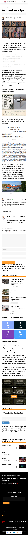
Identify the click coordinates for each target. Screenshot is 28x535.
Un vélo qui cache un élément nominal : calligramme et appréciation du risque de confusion (17, 282)
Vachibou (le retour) (6, 465)
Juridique (13, 286)
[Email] (17, 532)
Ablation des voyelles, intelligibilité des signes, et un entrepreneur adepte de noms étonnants (17, 308)
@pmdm (10, 58)
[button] (3, 2)
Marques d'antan (15, 292)
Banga (3, 452)
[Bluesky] (20, 334)
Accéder (14, 396)
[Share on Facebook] (7, 532)
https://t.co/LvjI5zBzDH (9, 61)
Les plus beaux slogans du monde (13, 352)
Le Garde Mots (6, 51)
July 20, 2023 (7, 66)
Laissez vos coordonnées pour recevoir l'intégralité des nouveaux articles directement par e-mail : (14, 414)
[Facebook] (22, 200)
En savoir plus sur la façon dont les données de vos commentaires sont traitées (13, 268)
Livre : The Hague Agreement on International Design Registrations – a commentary (18, 299)
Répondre (23, 216)
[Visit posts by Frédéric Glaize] (3, 18)
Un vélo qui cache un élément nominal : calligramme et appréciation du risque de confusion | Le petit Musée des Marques (14, 348)
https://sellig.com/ (20, 222)
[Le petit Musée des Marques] (10, 2)
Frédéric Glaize (9, 17)
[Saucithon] (22, 459)
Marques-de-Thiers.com (9, 86)
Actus (13, 313)
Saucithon (4, 458)
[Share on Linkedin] (14, 532)
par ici (4, 515)
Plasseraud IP (16, 204)
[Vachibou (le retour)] (22, 466)
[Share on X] (10, 532)
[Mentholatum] (5, 292)
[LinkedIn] (25, 200)
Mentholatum (13, 290)
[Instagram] (8, 334)
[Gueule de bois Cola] (22, 447)
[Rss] (25, 521)
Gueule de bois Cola (6, 445)
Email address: (14, 496)
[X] (24, 200)
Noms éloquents (6, 7)
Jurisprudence (19, 286)
